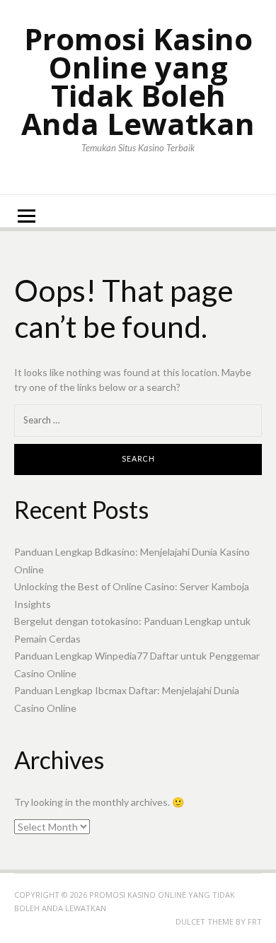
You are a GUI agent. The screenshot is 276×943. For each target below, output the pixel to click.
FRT (255, 921)
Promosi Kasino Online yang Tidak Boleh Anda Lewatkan (138, 81)
